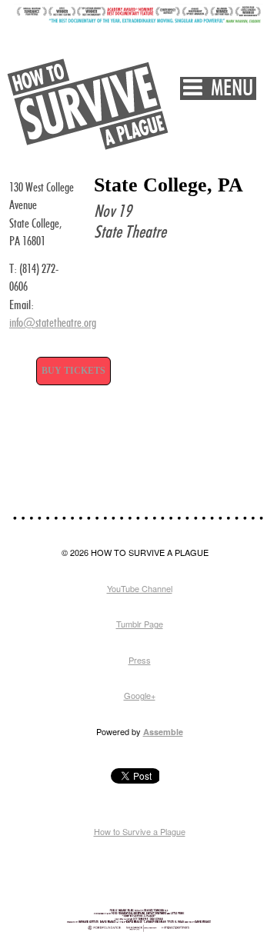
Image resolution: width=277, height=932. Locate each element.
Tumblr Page (139, 623)
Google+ (139, 695)
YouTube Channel (139, 588)
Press (139, 660)
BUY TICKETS (73, 370)
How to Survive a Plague (139, 831)
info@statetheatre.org (52, 323)
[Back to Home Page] (88, 104)
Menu (227, 89)
